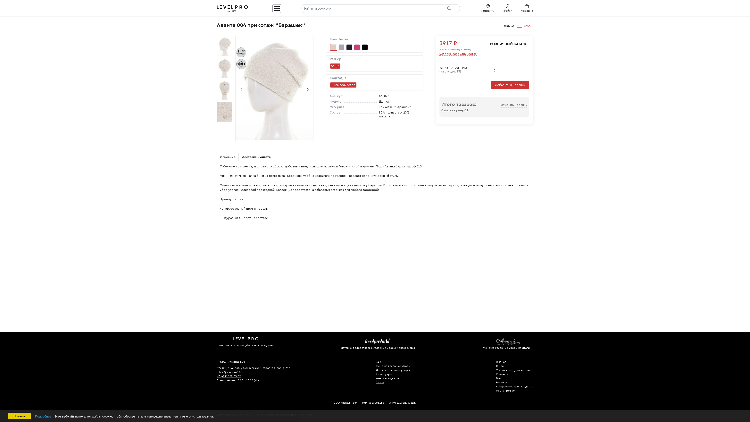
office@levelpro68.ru (230, 372)
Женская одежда (387, 378)
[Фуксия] (357, 47)
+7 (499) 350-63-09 (229, 376)
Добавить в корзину (510, 85)
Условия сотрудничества (458, 53)
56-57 (335, 66)
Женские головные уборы (393, 366)
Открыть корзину (514, 104)
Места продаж (505, 390)
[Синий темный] (349, 47)
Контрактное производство (514, 386)
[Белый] (334, 47)
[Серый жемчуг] (341, 47)
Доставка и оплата (256, 157)
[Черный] (365, 47)
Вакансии (502, 382)
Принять (20, 415)
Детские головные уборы (393, 370)
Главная (501, 362)
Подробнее (43, 416)
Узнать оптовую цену (455, 49)
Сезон (380, 382)
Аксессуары (384, 374)
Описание (227, 157)
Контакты (502, 374)
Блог (499, 378)
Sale (378, 362)
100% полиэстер (343, 85)
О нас (500, 366)
